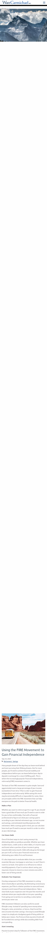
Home (4, 8)
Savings (15, 761)
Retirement (8, 761)
